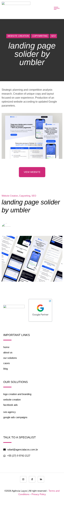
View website (32, 172)
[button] (57, 8)
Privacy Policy (39, 494)
